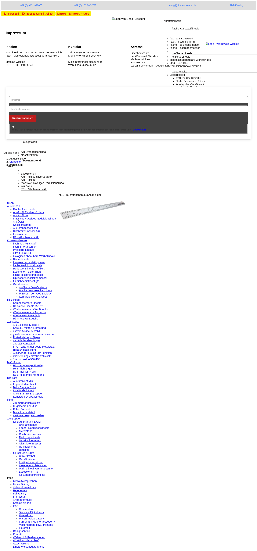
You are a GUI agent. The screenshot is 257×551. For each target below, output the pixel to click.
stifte (10, 399)
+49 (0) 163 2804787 (85, 5)
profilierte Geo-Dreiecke (33, 287)
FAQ (15, 506)
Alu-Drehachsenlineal (33, 151)
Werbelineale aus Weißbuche (30, 309)
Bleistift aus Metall (24, 412)
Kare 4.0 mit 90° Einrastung (29, 327)
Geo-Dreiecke (27, 459)
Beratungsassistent (24, 349)
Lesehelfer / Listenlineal (33, 465)
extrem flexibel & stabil (26, 331)
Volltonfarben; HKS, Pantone (36, 524)
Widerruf (12, 191)
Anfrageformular (22, 499)
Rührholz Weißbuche (25, 318)
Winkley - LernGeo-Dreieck (35, 293)
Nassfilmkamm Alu (30, 440)
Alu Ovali (26, 186)
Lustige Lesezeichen (31, 462)
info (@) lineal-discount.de (182, 5)
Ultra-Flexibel (27, 456)
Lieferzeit (24, 527)
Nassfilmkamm (30, 155)
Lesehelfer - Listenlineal (27, 271)
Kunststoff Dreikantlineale (28, 396)
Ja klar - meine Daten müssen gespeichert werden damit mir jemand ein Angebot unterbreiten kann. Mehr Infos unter (79, 129)
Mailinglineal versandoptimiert (36, 468)
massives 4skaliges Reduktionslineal (42, 183)
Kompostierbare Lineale (27, 302)
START (11, 202)
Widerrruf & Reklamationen (29, 537)
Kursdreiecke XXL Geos (33, 296)
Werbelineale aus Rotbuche (29, 312)
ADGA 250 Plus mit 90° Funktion (32, 352)
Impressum (19, 496)
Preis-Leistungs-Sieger (26, 337)
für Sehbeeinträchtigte (26, 281)
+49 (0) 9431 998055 (31, 5)
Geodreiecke (20, 284)
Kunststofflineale (17, 240)
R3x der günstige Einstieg (28, 365)
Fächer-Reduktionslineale (34, 427)
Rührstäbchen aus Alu (34, 189)
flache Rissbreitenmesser (28, 274)
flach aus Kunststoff (24, 243)
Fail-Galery (19, 493)
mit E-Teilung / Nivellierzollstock (32, 356)
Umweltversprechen (25, 481)
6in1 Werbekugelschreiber (28, 415)
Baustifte (24, 449)
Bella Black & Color (24, 387)
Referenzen (20, 490)
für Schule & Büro (23, 452)
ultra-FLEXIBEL (22, 252)
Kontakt (11, 185)
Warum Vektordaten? (31, 518)
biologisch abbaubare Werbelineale (34, 256)
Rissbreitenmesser (30, 434)
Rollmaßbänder (28, 446)
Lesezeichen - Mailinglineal (29, 262)
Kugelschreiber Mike (25, 406)
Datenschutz (139, 129)
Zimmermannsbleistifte (26, 402)
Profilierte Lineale (23, 249)
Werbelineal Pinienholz (26, 315)
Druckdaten (26, 509)
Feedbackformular (18, 188)
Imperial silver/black (25, 384)
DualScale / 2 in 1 (23, 390)
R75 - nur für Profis (24, 371)
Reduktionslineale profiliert (28, 268)
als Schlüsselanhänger (26, 340)
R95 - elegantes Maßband (28, 374)
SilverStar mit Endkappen (28, 393)
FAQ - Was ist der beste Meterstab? (34, 346)
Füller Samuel (21, 409)
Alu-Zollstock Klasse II (26, 324)
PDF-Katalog (236, 5)
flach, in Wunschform (25, 246)
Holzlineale (13, 299)
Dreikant (12, 377)
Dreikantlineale (28, 424)
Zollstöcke (13, 321)
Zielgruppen (14, 418)
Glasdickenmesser (30, 443)
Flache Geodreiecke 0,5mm (35, 290)
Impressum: (14, 179)
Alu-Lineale (14, 206)
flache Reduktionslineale (27, 265)
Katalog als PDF (22, 502)
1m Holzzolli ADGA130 (26, 359)
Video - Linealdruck (24, 487)
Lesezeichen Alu (29, 471)
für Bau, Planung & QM (27, 421)
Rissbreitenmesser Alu (26, 231)
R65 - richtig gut (22, 368)
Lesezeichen (28, 173)
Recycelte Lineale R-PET (28, 306)
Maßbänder (14, 362)
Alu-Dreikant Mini (23, 381)
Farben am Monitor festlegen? (37, 521)
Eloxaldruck (26, 515)
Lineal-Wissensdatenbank (28, 546)
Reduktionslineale (29, 437)
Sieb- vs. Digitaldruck (31, 512)
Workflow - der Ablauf (26, 540)
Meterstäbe (25, 431)
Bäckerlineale (21, 259)
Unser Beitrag (21, 484)
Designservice (21, 531)
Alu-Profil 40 (28, 179)
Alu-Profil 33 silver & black (36, 176)
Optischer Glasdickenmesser (30, 277)
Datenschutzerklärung (20, 182)
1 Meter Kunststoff (24, 343)
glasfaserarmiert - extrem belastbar (34, 334)
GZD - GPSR (21, 543)
